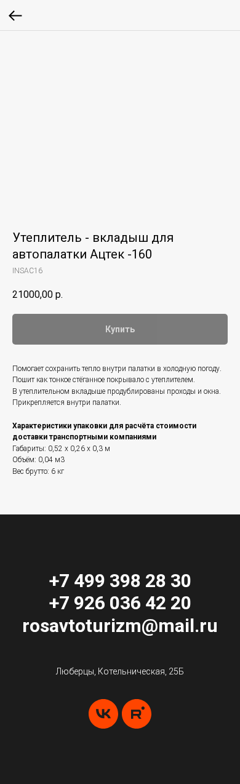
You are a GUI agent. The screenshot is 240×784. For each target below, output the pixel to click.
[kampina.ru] (136, 714)
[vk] (103, 714)
